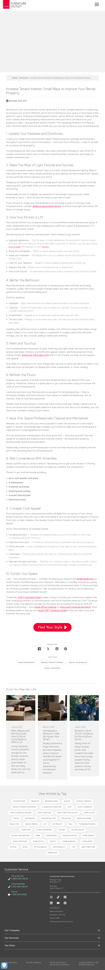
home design (88, 835)
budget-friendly (84, 801)
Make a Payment (56, 911)
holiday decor (77, 830)
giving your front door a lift (35, 355)
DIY (45, 824)
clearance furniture (51, 807)
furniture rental (44, 830)
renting (45, 246)
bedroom (35, 801)
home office (38, 841)
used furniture (88, 847)
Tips (73, 847)
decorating (30, 818)
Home (15, 78)
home (38, 835)
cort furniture (44, 813)
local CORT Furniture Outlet (52, 610)
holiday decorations (20, 835)
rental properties (52, 668)
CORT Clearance (85, 807)
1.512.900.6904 (19, 886)
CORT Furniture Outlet (29, 597)
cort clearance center (20, 813)
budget (67, 801)
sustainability (59, 847)
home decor (51, 835)
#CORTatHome (19, 801)
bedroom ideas (51, 801)
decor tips (66, 818)
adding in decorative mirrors (47, 206)
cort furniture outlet (67, 813)
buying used (14, 246)
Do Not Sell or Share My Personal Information (60, 964)
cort (69, 807)
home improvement (26, 662)
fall (71, 824)
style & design (40, 847)
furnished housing (87, 824)
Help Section (55, 908)
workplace (52, 853)
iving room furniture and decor (75, 607)
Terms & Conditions (33, 963)
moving (13, 847)
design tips (14, 824)
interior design (69, 841)
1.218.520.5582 (19, 894)
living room (87, 841)
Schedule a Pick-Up (57, 915)
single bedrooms (85, 578)
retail (25, 847)
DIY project (57, 824)
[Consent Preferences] (4, 965)
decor (16, 818)
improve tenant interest (52, 662)
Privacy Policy (11, 963)
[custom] (51, 897)
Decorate (24, 78)
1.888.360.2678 (19, 878)
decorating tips (48, 818)
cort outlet (89, 813)
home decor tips (70, 835)
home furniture (20, 841)
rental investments (78, 662)
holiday (61, 830)
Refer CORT (55, 918)
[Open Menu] (97, 4)
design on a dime (84, 818)
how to (53, 841)
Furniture (25, 830)
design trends (31, 824)
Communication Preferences (61, 922)
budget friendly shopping (24, 807)
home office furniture (45, 607)
